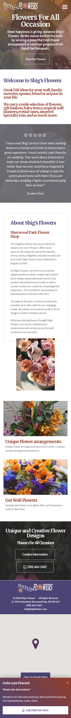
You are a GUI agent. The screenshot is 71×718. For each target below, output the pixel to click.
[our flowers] (35, 418)
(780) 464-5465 (34, 605)
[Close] (67, 682)
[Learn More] (35, 477)
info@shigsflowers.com (35, 608)
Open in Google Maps (36, 676)
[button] (36, 643)
